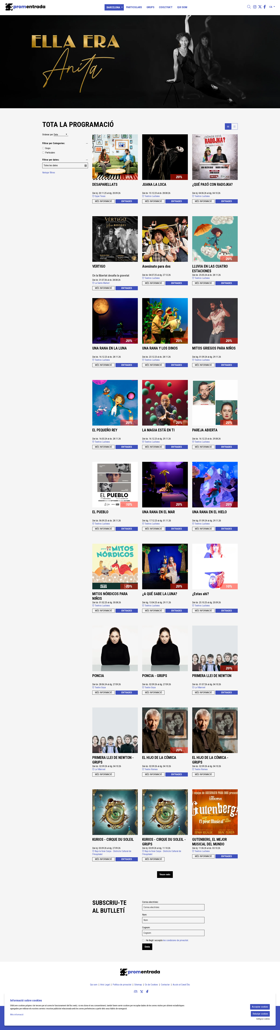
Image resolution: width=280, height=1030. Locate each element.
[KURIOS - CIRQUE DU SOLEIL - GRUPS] (165, 812)
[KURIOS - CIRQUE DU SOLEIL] (115, 812)
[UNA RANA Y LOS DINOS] (165, 320)
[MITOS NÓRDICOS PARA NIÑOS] (115, 566)
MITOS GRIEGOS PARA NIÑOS (214, 348)
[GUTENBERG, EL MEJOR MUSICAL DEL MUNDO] (215, 812)
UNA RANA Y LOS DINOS (160, 348)
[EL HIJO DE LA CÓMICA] (165, 730)
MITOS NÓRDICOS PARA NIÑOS (110, 596)
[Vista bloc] (228, 126)
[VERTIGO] (115, 238)
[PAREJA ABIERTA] (215, 402)
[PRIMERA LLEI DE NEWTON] (215, 648)
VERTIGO (98, 266)
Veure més (165, 874)
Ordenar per (47, 134)
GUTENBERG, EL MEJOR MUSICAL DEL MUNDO (209, 841)
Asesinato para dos (156, 266)
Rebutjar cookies (260, 1013)
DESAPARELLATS (105, 184)
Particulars (50, 152)
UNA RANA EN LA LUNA (109, 348)
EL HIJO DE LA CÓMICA (159, 758)
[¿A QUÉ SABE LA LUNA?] (165, 566)
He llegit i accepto (167, 940)
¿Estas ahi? (200, 594)
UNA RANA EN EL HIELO (209, 512)
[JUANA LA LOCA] (165, 157)
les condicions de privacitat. (176, 940)
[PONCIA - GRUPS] (165, 648)
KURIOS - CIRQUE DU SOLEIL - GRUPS (164, 841)
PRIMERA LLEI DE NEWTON (211, 676)
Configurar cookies (263, 1019)
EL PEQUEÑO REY (104, 430)
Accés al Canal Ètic (181, 984)
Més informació (16, 1014)
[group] (140, 61)
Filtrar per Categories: (53, 143)
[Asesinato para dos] (165, 238)
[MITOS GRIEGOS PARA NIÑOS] (215, 320)
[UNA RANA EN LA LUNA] (115, 320)
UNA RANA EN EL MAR (158, 512)
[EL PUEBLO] (115, 484)
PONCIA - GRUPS (154, 676)
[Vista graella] (234, 126)
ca (270, 6)
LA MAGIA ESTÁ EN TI (158, 430)
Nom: (144, 914)
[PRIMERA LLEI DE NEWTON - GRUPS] (115, 730)
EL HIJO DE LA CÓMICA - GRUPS (210, 760)
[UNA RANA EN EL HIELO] (215, 484)
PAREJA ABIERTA (204, 430)
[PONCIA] (115, 648)
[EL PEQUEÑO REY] (115, 402)
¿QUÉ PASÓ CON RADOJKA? (212, 184)
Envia (147, 946)
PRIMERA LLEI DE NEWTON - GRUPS (113, 760)
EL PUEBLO (100, 512)
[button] (6, 62)
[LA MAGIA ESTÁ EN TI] (165, 402)
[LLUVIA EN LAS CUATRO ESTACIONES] (215, 238)
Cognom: (146, 927)
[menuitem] (254, 7)
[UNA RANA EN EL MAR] (165, 484)
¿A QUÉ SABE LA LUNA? (159, 594)
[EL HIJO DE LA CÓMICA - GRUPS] (215, 730)
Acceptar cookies (260, 1006)
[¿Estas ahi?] (215, 566)
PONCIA (98, 676)
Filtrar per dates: (50, 159)
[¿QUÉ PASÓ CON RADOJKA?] (215, 157)
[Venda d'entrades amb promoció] (47, 7)
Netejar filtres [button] (48, 172)
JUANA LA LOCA (154, 184)
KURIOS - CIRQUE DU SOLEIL (113, 839)
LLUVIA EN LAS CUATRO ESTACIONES (210, 268)
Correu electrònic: (150, 902)
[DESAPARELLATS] (115, 157)
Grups (47, 148)
